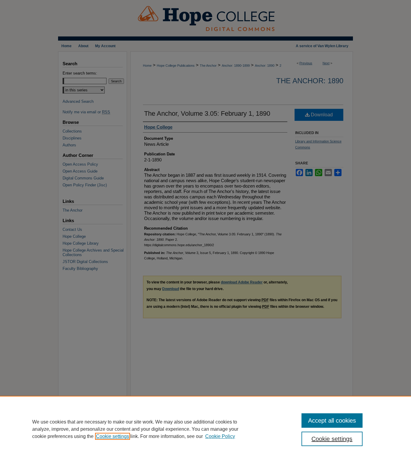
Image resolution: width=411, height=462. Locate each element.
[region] (205, 429)
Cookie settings (112, 436)
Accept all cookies (332, 420)
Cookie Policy (220, 436)
